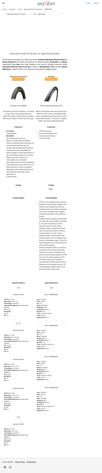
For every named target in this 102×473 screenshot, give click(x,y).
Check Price (17, 79)
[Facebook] (5, 467)
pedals (96, 3)
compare (12, 9)
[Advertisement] (34, 34)
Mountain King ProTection (18, 76)
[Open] (31, 14)
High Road (51, 76)
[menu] (3, 3)
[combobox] (19, 14)
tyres (88, 3)
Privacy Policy (20, 462)
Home (4, 9)
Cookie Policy (31, 462)
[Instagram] (10, 467)
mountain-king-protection (33, 9)
